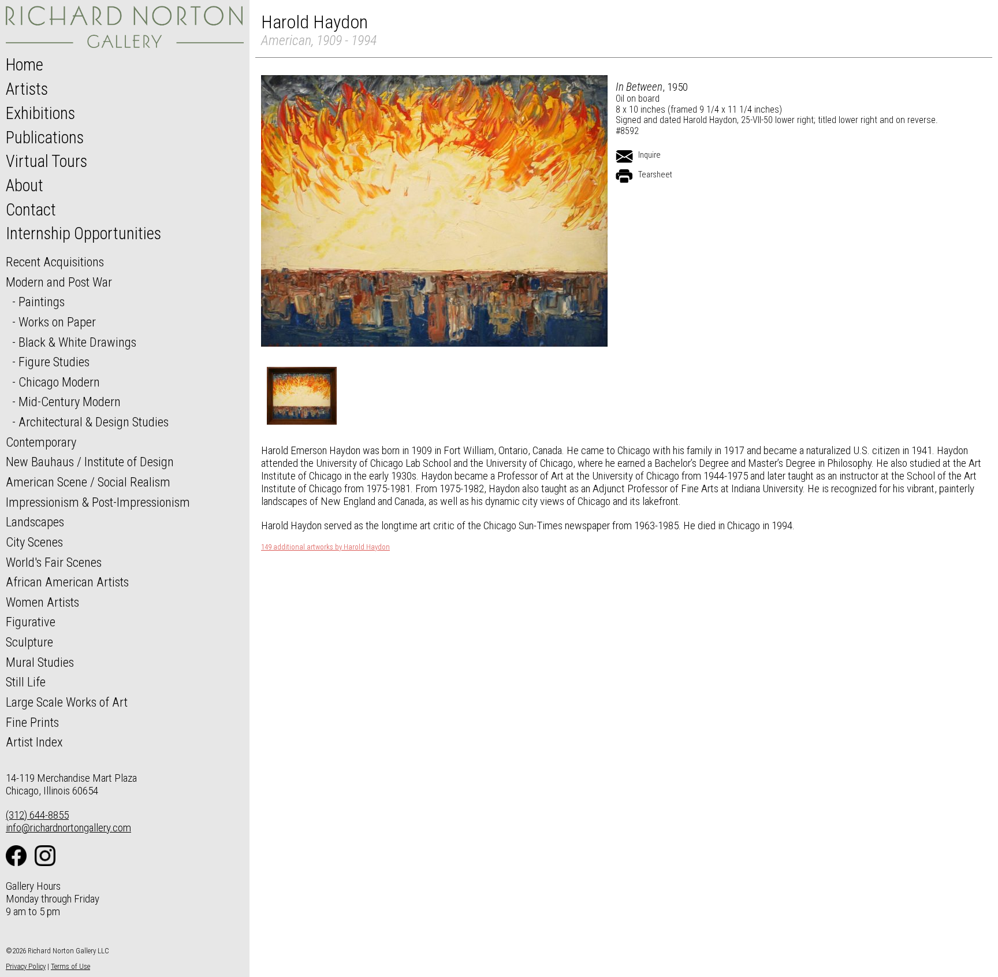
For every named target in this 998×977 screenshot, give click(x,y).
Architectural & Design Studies (93, 421)
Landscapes (35, 521)
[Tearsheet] (624, 176)
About (24, 185)
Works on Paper (57, 321)
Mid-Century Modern (69, 401)
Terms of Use (70, 966)
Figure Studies (54, 361)
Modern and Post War (59, 281)
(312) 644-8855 (37, 815)
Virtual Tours (46, 161)
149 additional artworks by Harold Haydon (325, 547)
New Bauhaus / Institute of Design (90, 461)
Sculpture (29, 641)
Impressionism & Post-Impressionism (98, 502)
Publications (45, 137)
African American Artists (67, 581)
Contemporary (41, 442)
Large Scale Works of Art (67, 701)
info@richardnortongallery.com (68, 827)
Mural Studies (40, 662)
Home (24, 65)
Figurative (30, 621)
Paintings (41, 301)
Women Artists (42, 602)
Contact (31, 210)
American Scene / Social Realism (88, 481)
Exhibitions (40, 113)
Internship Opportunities (83, 233)
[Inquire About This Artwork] (624, 156)
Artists (27, 89)
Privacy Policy (26, 966)
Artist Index (34, 741)
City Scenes (34, 541)
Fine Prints (32, 722)
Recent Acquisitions (55, 261)
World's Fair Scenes (54, 562)
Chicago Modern (59, 381)
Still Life (26, 681)
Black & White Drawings (77, 342)
